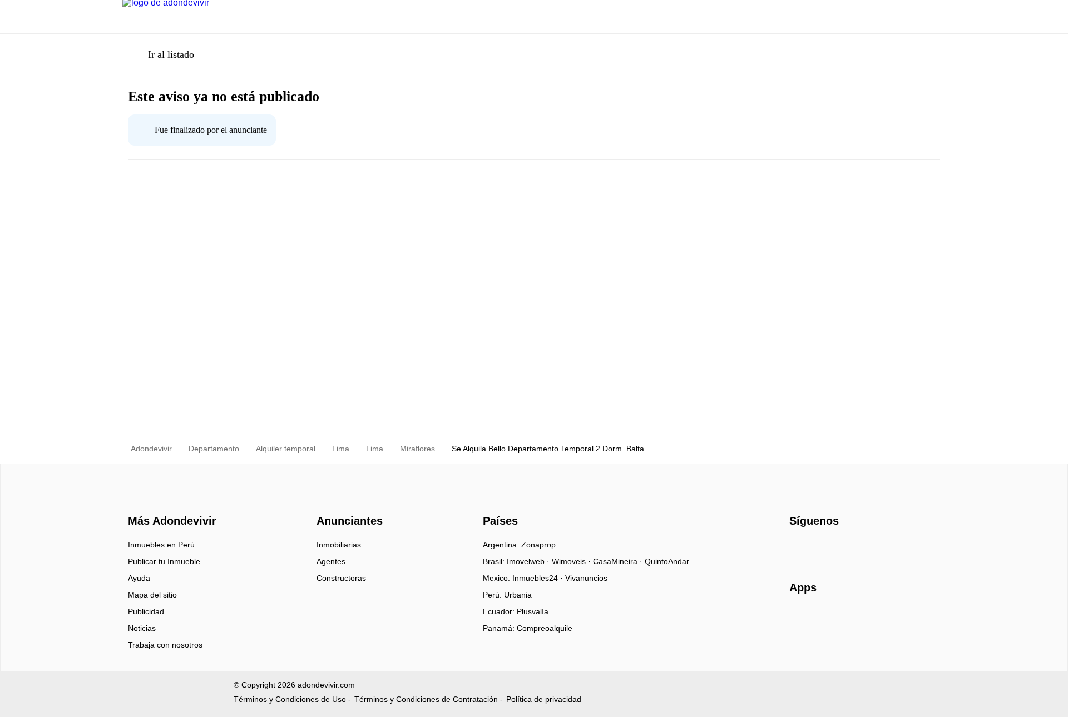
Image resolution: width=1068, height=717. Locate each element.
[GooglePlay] (900, 620)
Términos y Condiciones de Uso (290, 699)
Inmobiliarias (339, 544)
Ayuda (139, 578)
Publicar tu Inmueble (164, 561)
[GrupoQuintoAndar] (164, 694)
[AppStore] (825, 620)
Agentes (331, 561)
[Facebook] (798, 549)
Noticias (142, 628)
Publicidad (146, 611)
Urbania (518, 594)
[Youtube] (835, 549)
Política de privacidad (543, 699)
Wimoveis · (572, 561)
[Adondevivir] (169, 501)
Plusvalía (532, 611)
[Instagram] (817, 549)
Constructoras (341, 578)
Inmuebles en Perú (161, 544)
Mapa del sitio (152, 594)
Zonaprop (538, 544)
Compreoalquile (544, 628)
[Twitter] (853, 549)
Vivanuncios (586, 578)
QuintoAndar (667, 561)
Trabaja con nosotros (165, 644)
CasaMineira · (619, 561)
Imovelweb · (529, 561)
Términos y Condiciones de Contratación (426, 699)
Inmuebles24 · (538, 578)
